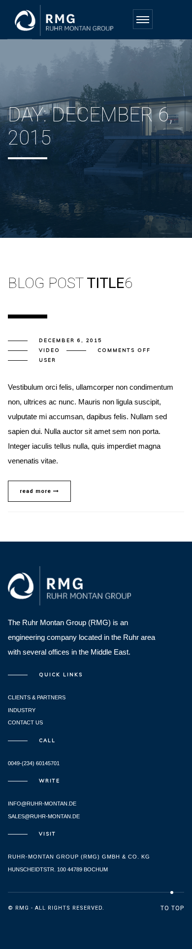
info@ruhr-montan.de (42, 803)
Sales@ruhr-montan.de (44, 816)
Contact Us (25, 722)
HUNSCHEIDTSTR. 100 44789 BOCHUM (58, 869)
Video (49, 350)
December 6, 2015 (70, 340)
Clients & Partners (36, 697)
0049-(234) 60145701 (34, 763)
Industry (21, 710)
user (47, 360)
